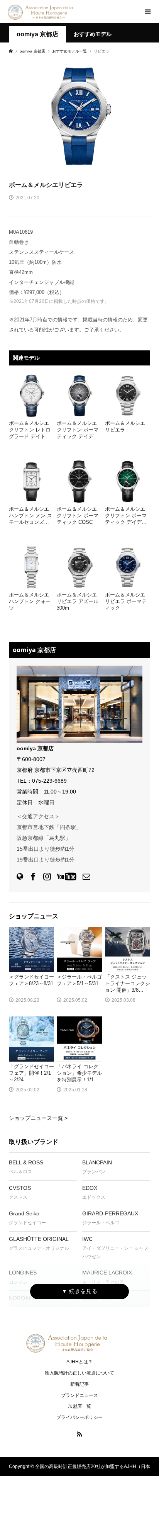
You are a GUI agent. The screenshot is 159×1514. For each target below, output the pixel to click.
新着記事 (79, 1384)
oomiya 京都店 (37, 34)
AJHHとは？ (79, 1361)
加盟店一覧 (79, 1406)
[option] (79, 116)
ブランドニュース (79, 1395)
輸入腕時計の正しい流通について (79, 1373)
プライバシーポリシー (79, 1417)
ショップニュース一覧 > (38, 1118)
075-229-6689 (49, 781)
